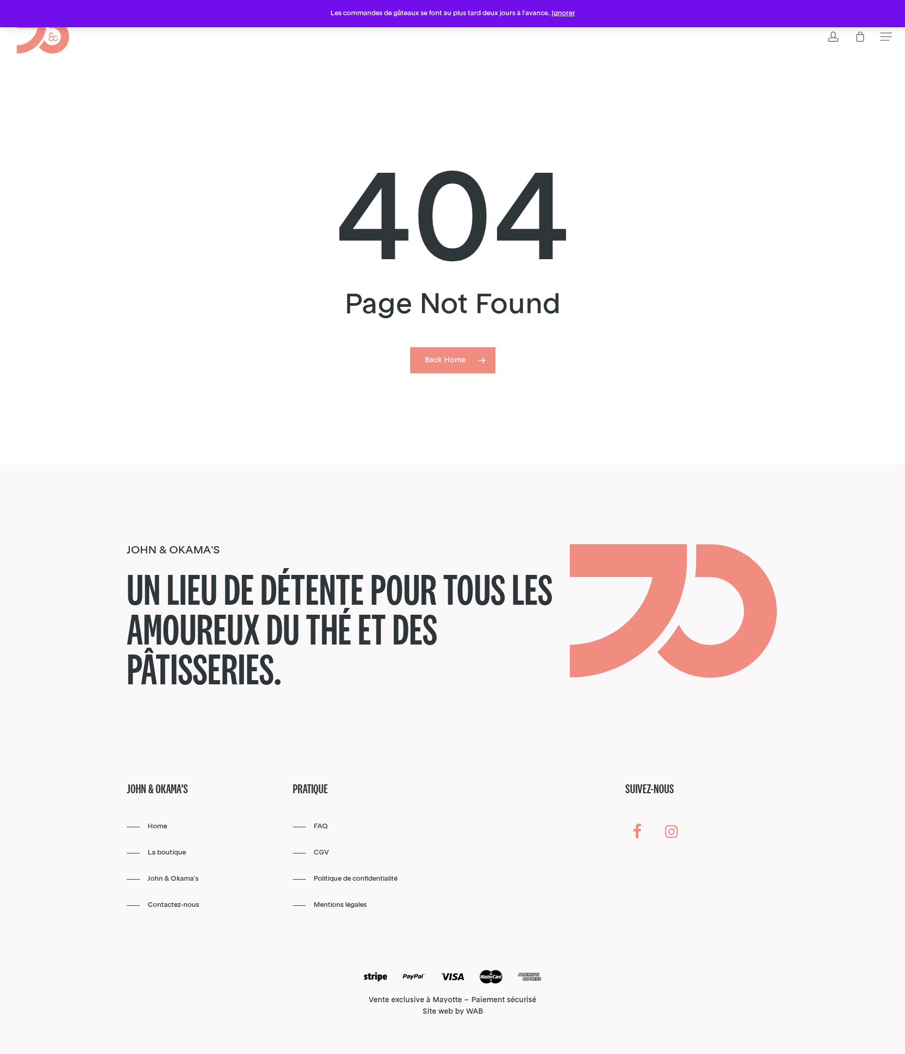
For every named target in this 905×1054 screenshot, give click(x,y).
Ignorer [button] (563, 13)
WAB (474, 1011)
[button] (886, 36)
